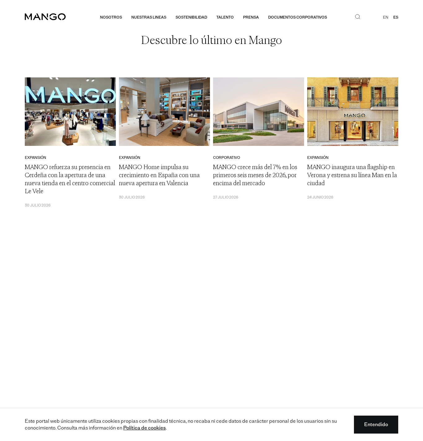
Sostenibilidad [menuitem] (191, 17)
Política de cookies (144, 428)
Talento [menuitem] (225, 17)
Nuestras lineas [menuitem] (148, 17)
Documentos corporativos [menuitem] (297, 17)
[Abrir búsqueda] (357, 17)
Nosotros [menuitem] (111, 17)
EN (385, 17)
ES (395, 17)
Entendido (376, 424)
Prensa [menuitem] (251, 17)
